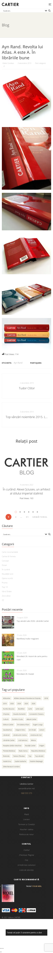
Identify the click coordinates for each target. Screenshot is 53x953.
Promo (5, 582)
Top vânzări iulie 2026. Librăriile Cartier (33, 621)
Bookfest (21, 709)
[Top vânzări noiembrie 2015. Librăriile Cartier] (26, 414)
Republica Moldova (38, 751)
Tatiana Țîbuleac (19, 756)
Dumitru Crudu (17, 719)
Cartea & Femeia (9, 556)
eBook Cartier (31, 719)
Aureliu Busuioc (8, 709)
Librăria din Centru (20, 735)
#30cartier (6, 698)
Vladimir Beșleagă (36, 761)
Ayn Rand (18, 362)
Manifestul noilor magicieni (28, 638)
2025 (26, 703)
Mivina (33, 740)
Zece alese (6, 595)
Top (29, 756)
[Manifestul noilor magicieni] (8, 640)
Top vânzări (39, 756)
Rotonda (6, 756)
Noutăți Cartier (30, 745)
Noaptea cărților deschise (12, 745)
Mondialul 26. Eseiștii (25, 674)
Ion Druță (32, 730)
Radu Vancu (23, 751)
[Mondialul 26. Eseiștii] (8, 675)
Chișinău (6, 714)
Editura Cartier (8, 724)
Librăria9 (6, 735)
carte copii (39, 709)
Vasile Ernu (7, 761)
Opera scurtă (7, 578)
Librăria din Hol (36, 735)
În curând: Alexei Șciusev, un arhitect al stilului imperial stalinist (26, 491)
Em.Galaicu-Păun (23, 724)
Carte (30, 709)
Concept (5, 560)
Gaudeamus (7, 730)
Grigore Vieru (20, 730)
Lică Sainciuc (22, 740)
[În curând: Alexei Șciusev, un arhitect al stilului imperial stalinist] (26, 465)
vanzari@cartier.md (26, 788)
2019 (5, 703)
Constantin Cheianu (36, 714)
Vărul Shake (7, 591)
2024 (19, 703)
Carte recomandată (10, 552)
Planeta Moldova (9, 751)
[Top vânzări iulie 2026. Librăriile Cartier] (8, 622)
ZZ (3, 600)
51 (27, 517)
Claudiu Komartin (19, 714)
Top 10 (5, 587)
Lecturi (41, 730)
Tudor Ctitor (27, 388)
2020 (12, 703)
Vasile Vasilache (20, 761)
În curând (6, 569)
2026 (33, 703)
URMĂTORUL (39, 517)
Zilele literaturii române (11, 766)
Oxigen (41, 745)
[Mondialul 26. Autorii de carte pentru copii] (8, 657)
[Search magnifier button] (49, 10)
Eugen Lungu (38, 724)
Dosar (4, 565)
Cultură (5, 719)
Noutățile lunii (7, 574)
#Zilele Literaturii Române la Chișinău (27, 698)
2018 (46, 698)
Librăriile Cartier (9, 740)
